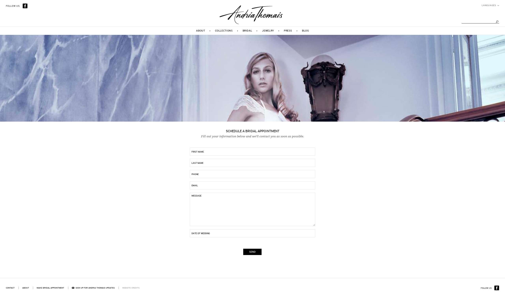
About (25, 288)
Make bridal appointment (50, 288)
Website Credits (130, 288)
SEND (252, 251)
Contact (10, 288)
